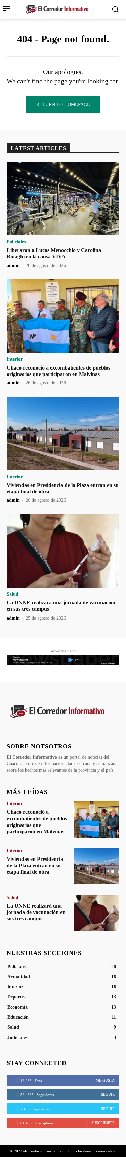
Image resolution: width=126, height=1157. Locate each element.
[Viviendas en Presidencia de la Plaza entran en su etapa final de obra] (63, 433)
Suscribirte (103, 1123)
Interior (15, 359)
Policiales (16, 242)
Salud (12, 594)
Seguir (108, 1094)
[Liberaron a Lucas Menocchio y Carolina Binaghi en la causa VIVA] (63, 198)
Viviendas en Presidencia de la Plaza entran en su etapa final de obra (35, 865)
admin (13, 265)
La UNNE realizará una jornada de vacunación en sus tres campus (36, 912)
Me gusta (105, 1080)
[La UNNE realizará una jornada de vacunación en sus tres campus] (63, 551)
